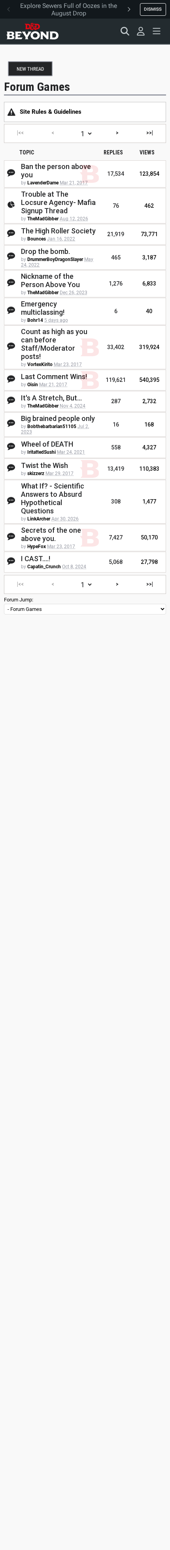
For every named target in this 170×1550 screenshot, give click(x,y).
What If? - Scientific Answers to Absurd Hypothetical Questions (52, 498)
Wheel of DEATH (47, 444)
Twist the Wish (44, 465)
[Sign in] (141, 31)
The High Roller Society (58, 231)
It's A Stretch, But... (51, 398)
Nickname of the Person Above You (50, 280)
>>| (149, 133)
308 (116, 501)
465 (116, 257)
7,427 (116, 537)
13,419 (115, 469)
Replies (113, 152)
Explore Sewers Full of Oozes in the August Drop (68, 9)
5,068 (116, 562)
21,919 (115, 234)
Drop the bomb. (45, 251)
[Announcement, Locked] (11, 111)
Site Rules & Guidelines (50, 111)
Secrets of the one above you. (51, 534)
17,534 (115, 174)
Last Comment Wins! (54, 376)
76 (116, 206)
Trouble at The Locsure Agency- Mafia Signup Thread (58, 202)
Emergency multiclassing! (42, 308)
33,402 (115, 347)
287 (116, 401)
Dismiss (153, 9)
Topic (26, 152)
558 (116, 447)
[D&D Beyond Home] (32, 31)
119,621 (116, 380)
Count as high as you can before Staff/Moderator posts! (54, 344)
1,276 (116, 283)
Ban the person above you (56, 170)
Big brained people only (58, 418)
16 (116, 424)
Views (147, 152)
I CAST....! (35, 558)
